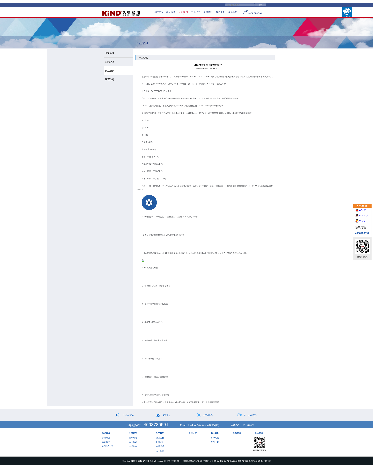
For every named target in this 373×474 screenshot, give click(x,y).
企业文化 (160, 437)
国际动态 (133, 437)
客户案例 (215, 437)
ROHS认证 (363, 215)
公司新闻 (183, 12)
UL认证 (363, 220)
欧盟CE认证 (107, 446)
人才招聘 (160, 450)
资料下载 (215, 441)
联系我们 (232, 12)
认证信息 (133, 446)
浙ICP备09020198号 (172, 461)
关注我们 (259, 433)
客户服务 (220, 12)
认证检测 (106, 441)
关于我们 (195, 12)
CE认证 (364, 210)
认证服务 (170, 12)
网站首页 (158, 12)
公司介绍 (160, 441)
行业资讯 (133, 441)
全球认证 (208, 12)
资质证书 (160, 446)
